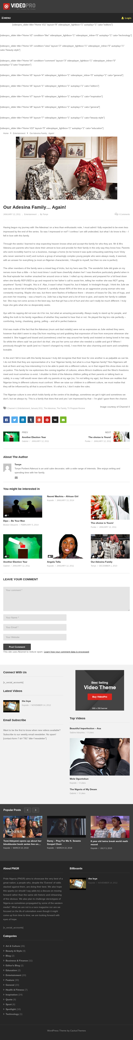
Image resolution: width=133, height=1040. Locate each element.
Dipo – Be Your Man (14, 521)
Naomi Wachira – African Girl (62, 496)
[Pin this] (47, 419)
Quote (9, 999)
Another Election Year (15, 562)
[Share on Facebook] (6, 419)
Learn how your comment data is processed (66, 651)
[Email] (16, 477)
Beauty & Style (14, 951)
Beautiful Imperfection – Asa (85, 728)
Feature (10, 980)
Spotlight (11, 1009)
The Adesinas (50, 408)
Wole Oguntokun (79, 778)
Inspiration (12, 994)
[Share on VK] (55, 419)
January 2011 (37, 408)
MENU (7, 18)
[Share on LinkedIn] (22, 419)
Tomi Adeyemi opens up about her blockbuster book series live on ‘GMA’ (22, 843)
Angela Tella (54, 562)
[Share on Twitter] (14, 419)
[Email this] (63, 419)
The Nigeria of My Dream (83, 789)
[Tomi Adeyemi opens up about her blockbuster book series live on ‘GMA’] (22, 827)
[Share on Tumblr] (31, 419)
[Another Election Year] (33, 437)
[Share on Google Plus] (39, 419)
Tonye (18, 464)
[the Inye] (11, 706)
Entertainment (19, 133)
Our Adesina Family (101, 562)
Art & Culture (13, 946)
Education (11, 970)
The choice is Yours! (102, 523)
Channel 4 (12, 408)
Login (127, 18)
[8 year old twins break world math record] (110, 827)
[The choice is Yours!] (100, 437)
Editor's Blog (13, 965)
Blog (8, 955)
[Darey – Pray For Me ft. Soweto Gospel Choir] (66, 827)
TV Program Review (76, 408)
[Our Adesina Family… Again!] (22, 507)
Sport (9, 1004)
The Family (61, 408)
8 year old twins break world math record (109, 843)
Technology (12, 1014)
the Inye (26, 701)
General (10, 985)
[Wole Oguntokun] (100, 757)
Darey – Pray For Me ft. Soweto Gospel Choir (64, 842)
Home (6, 133)
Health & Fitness (15, 989)
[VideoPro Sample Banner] (99, 709)
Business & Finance (17, 960)
